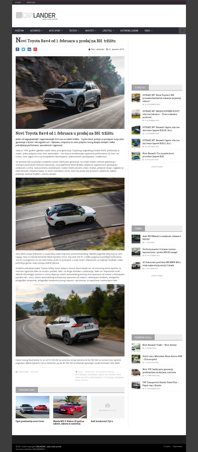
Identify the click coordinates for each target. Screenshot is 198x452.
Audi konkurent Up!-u (102, 421)
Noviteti (35, 372)
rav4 (78, 380)
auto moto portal (105, 372)
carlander (92, 374)
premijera (119, 377)
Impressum (31, 2)
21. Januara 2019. (116, 49)
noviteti (85, 377)
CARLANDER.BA (38, 449)
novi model (110, 374)
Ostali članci (157, 167)
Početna (19, 30)
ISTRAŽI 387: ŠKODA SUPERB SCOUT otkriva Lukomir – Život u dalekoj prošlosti (161, 114)
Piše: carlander (97, 49)
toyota (84, 380)
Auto (92, 372)
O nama (18, 2)
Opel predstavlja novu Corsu (30, 421)
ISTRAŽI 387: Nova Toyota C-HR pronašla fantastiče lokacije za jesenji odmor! (161, 98)
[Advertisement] (130, 15)
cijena (101, 374)
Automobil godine (129, 30)
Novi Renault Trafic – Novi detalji (159, 345)
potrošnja (108, 377)
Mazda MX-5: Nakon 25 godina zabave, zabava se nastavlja (68, 422)
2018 (87, 372)
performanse (96, 377)
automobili (81, 374)
